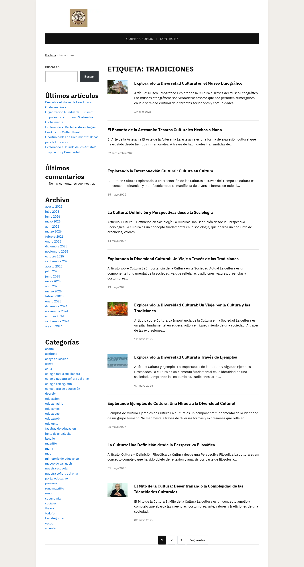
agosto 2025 (53, 266)
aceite (49, 349)
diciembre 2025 (56, 246)
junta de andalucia (58, 434)
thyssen (50, 508)
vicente (50, 528)
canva (49, 364)
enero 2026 (53, 241)
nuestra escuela (56, 468)
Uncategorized (55, 518)
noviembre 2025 (56, 251)
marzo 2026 (53, 231)
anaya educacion (56, 359)
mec (48, 453)
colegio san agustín (58, 384)
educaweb (52, 418)
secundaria (53, 498)
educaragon (53, 414)
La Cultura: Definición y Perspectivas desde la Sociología (160, 212)
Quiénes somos (139, 39)
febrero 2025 (54, 296)
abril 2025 (52, 286)
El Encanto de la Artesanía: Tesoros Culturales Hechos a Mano (164, 129)
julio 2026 (52, 212)
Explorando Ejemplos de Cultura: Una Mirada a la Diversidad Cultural (171, 403)
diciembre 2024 (56, 306)
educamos (52, 409)
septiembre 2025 (57, 261)
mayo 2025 (53, 281)
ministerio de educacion (62, 459)
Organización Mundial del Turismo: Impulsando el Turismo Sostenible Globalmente (69, 117)
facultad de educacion (60, 428)
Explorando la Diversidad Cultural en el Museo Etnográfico (188, 83)
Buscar (89, 77)
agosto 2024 (53, 326)
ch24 (48, 369)
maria (49, 449)
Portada (50, 55)
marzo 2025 (53, 291)
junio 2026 (52, 216)
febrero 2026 (54, 237)
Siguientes (197, 540)
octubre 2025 (54, 256)
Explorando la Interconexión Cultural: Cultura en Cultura (160, 170)
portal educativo (56, 478)
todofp (50, 513)
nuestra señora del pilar (61, 473)
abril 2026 (52, 226)
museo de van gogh (58, 463)
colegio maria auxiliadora (62, 374)
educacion (52, 399)
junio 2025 (52, 276)
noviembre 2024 (56, 311)
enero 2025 (53, 301)
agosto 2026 (53, 206)
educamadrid (54, 404)
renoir (49, 493)
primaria (51, 483)
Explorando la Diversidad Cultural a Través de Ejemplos (185, 357)
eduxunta (51, 424)
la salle (50, 438)
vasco (49, 523)
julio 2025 (52, 271)
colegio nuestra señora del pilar (67, 379)
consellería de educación (62, 389)
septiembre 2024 (57, 321)
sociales (51, 503)
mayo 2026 (53, 221)
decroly (50, 394)
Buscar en (52, 67)
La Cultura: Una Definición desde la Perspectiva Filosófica (161, 444)
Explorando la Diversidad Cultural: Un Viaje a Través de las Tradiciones (173, 258)
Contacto (169, 39)
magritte (51, 443)
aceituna (51, 354)
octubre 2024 (54, 316)
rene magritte (54, 488)
